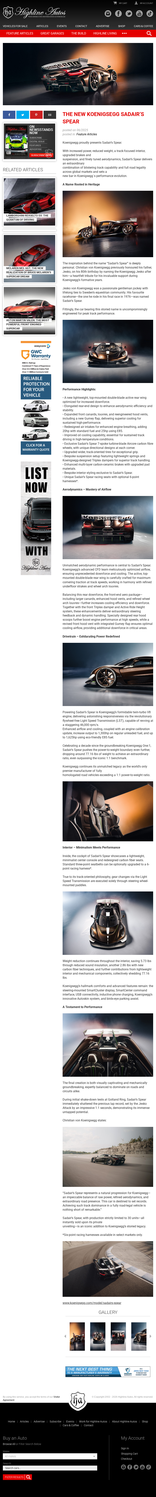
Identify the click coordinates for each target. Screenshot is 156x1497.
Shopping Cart (129, 1453)
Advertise (102, 26)
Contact (81, 26)
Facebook (9, 115)
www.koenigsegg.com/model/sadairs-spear (92, 1303)
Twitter (22, 115)
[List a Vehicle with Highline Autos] (36, 518)
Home (11, 1421)
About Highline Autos (124, 1421)
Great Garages (52, 33)
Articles (42, 26)
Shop (121, 26)
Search (7, 1463)
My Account (146, 3)
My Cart (123, 3)
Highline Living (105, 33)
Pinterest (36, 115)
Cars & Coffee (143, 26)
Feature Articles (19, 33)
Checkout (126, 1458)
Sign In (125, 1448)
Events (62, 26)
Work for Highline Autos (93, 1421)
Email (50, 115)
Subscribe (55, 1421)
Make (6, 1451)
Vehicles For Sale (15, 26)
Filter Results (14, 1477)
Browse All (9, 1444)
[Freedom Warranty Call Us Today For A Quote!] (107, 1371)
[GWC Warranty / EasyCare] (36, 398)
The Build (78, 33)
